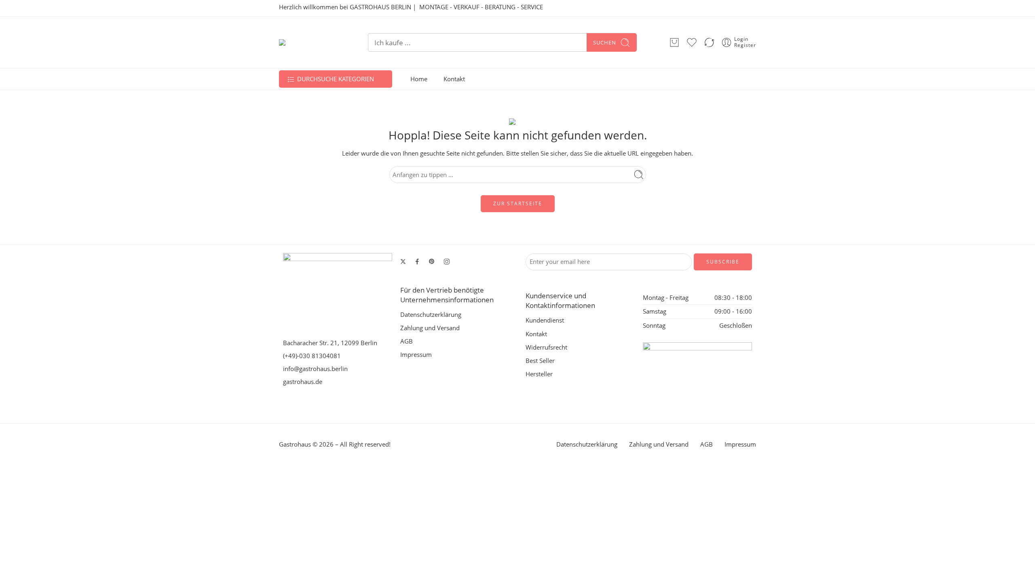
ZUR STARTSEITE (517, 203)
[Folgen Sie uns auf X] (403, 261)
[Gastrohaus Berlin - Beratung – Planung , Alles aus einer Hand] (307, 42)
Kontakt (454, 79)
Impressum (416, 354)
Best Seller (540, 361)
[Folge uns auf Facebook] (417, 261)
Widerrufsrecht (546, 347)
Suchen (604, 42)
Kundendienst (545, 320)
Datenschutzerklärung (430, 314)
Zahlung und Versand (430, 328)
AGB (406, 341)
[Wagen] (674, 42)
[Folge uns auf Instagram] (446, 261)
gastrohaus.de (302, 382)
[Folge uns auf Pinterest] (432, 261)
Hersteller (539, 374)
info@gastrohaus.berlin (315, 369)
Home (418, 79)
